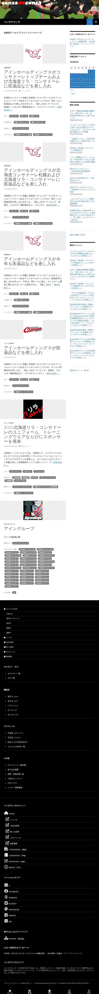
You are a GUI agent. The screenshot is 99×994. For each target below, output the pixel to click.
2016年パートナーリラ (13, 568)
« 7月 (73, 94)
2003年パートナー (27, 583)
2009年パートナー (27, 577)
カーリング (12, 710)
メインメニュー (96, 22)
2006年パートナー (27, 580)
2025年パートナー (12, 552)
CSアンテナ (12, 783)
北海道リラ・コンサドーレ (43, 134)
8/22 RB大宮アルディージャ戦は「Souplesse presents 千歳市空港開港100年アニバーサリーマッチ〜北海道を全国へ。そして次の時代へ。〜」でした (82, 318)
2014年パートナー (42, 571)
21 (86, 83)
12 (79, 79)
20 (82, 83)
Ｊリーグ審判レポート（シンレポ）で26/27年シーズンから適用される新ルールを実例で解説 (82, 159)
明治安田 (26, 477)
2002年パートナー (42, 583)
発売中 (8, 623)
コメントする (25, 91)
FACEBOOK (13, 892)
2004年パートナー (12, 583)
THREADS (12, 898)
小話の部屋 (9, 642)
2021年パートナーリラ (46, 555)
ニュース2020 (9, 343)
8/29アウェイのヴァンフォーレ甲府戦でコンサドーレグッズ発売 (82, 189)
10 (72, 79)
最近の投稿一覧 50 (77, 235)
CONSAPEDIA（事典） (18, 849)
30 (93, 86)
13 (82, 79)
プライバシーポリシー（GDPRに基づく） (18, 983)
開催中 (8, 628)
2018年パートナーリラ (46, 561)
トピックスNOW (11, 609)
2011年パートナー (42, 574)
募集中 (8, 633)
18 (75, 83)
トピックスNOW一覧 (16, 746)
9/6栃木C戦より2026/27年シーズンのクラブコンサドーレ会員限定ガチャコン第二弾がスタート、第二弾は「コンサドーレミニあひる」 (82, 215)
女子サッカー (13, 701)
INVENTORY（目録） (17, 861)
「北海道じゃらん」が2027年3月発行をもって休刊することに (82, 140)
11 (75, 79)
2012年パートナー (27, 574)
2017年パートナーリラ (28, 565)
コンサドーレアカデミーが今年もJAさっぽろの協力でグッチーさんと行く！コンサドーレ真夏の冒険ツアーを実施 (82, 128)
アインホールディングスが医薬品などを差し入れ (32, 350)
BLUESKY (12, 903)
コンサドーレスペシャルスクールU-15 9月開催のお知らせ (82, 252)
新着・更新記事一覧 (16, 774)
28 (86, 86)
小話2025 (7, 68)
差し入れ (24, 116)
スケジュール (10, 652)
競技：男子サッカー (21, 122)
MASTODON (13, 910)
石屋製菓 (9, 480)
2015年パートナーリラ (46, 568)
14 (86, 79)
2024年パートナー (45, 552)
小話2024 (7, 166)
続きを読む (53, 205)
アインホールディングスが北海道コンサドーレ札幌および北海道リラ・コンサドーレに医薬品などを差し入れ (32, 177)
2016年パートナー (12, 571)
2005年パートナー (42, 580)
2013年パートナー (12, 574)
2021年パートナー (45, 558)
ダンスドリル (13, 714)
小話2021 (7, 254)
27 (82, 86)
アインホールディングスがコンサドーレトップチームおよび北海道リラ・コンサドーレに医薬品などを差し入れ (32, 78)
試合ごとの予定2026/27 (17, 742)
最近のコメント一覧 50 (79, 370)
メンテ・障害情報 (15, 787)
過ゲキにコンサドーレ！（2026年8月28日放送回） (81, 170)
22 (90, 83)
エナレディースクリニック (22, 487)
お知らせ (9, 614)
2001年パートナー (12, 586)
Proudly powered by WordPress (46, 983)
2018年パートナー (45, 565)
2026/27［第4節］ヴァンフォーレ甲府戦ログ (82, 149)
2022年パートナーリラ (13, 555)
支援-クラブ (34, 116)
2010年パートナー (12, 577)
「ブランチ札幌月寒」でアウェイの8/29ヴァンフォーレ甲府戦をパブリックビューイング (82, 295)
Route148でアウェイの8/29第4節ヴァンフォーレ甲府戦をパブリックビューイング (82, 341)
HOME (72, 39)
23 (93, 83)
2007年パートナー (12, 580)
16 (93, 79)
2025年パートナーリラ (27, 549)
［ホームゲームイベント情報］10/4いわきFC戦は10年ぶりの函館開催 (82, 201)
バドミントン (13, 705)
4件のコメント (26, 446)
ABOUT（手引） (15, 867)
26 (79, 86)
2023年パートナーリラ (28, 552)
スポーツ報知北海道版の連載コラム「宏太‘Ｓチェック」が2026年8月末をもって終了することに (82, 114)
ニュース (8, 637)
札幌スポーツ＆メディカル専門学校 (45, 487)
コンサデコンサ (12, 21)
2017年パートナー (30, 568)
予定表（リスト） (15, 737)
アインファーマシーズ (21, 128)
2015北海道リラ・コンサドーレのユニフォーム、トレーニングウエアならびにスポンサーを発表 (32, 434)
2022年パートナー (12, 558)
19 (79, 83)
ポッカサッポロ (20, 480)
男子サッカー (13, 696)
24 (72, 86)
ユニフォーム (39, 471)
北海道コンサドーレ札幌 (23, 134)
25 (75, 86)
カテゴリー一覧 (14, 673)
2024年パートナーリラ (45, 549)
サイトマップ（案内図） (18, 765)
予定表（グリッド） (16, 733)
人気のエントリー (15, 778)
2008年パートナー (42, 577)
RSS (10, 921)
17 (72, 83)
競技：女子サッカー (38, 122)
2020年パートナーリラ (28, 558)
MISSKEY (12, 915)
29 (90, 86)
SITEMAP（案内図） (16, 939)
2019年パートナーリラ (28, 561)
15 (90, 79)
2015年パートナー (27, 571)
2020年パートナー (12, 561)
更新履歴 (8, 656)
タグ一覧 (11, 678)
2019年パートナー (12, 565)
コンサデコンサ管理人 (79, 256)
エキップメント (16, 471)
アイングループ (19, 528)
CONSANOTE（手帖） (17, 855)
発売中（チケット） (13, 618)
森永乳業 (16, 477)
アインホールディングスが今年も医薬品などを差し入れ (32, 261)
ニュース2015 (9, 423)
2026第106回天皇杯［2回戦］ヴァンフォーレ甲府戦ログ (82, 305)
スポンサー (14, 116)
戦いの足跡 (9, 647)
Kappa (34, 477)
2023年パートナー (30, 555)
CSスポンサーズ (9, 524)
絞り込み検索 (13, 769)
